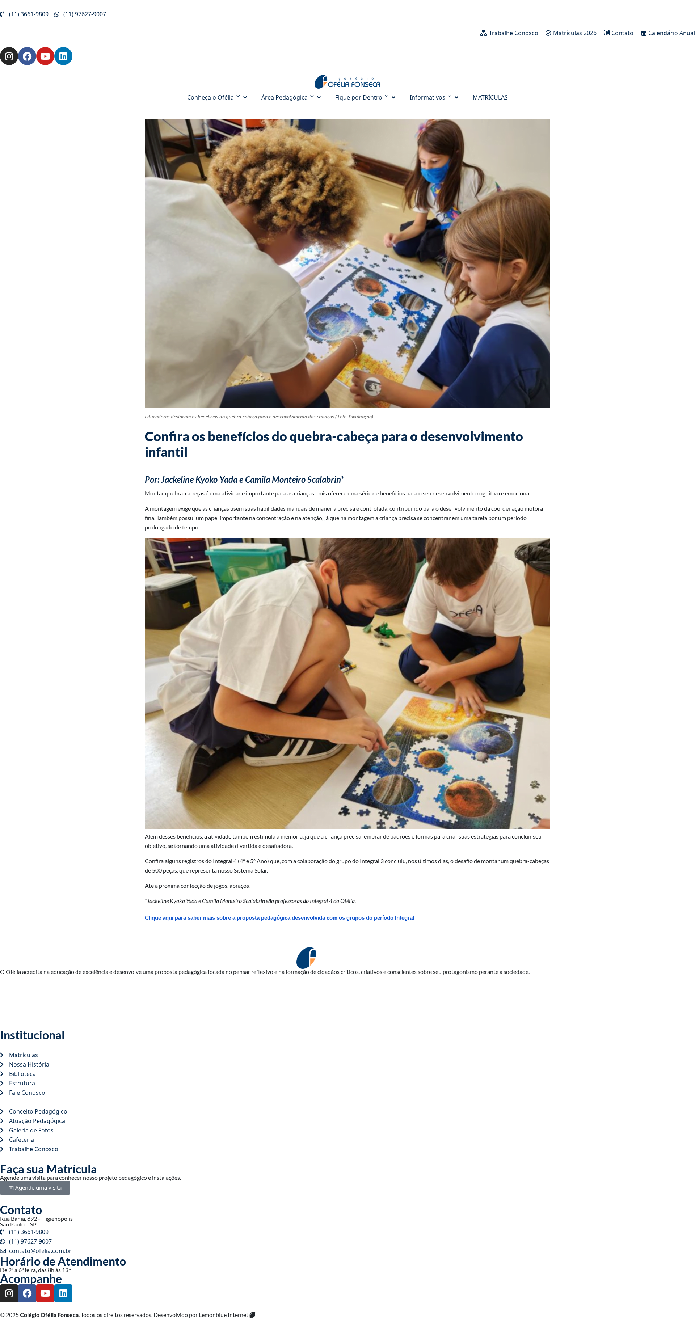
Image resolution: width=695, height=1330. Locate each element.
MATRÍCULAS (490, 97)
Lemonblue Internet (224, 1314)
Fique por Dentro (358, 97)
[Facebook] (27, 56)
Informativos (427, 97)
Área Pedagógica (284, 97)
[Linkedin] (63, 56)
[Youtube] (45, 56)
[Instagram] (9, 56)
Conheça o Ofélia (210, 97)
